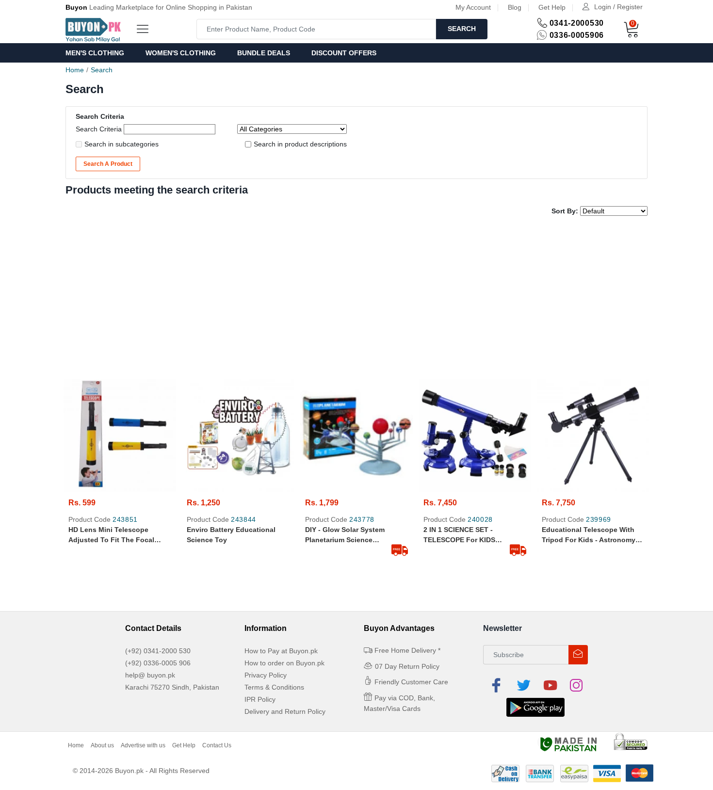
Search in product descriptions (300, 144)
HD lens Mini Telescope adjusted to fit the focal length (111, 535)
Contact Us (216, 745)
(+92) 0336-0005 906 (158, 663)
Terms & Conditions (274, 687)
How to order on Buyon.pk (284, 663)
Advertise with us (143, 745)
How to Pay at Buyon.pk (281, 651)
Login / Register (618, 7)
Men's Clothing (94, 53)
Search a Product (107, 164)
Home (74, 70)
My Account (473, 7)
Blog (514, 7)
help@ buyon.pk (150, 675)
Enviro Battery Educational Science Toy (231, 535)
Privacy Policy (265, 675)
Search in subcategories (121, 144)
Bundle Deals (263, 53)
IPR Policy (259, 699)
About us (102, 745)
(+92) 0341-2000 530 (158, 651)
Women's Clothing (181, 53)
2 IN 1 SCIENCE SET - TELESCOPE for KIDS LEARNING (459, 535)
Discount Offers (343, 53)
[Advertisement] (356, 299)
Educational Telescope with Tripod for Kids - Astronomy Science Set (588, 535)
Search (462, 28)
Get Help (552, 7)
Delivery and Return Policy (284, 711)
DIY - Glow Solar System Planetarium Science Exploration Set (345, 535)
